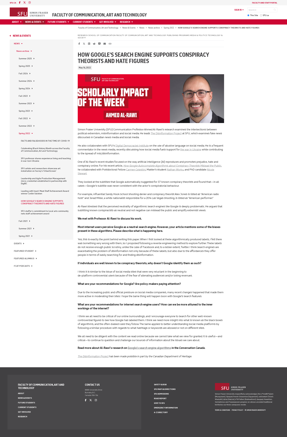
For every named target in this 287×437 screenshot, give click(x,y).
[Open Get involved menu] (116, 22)
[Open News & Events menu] (43, 22)
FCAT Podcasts (22, 266)
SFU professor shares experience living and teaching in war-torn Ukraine (46, 159)
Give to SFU (159, 403)
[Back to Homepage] (29, 12)
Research (125, 22)
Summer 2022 (25, 126)
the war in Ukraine (190, 149)
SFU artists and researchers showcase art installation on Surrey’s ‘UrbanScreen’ (40, 169)
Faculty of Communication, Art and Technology (99, 15)
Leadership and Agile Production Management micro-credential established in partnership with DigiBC (44, 181)
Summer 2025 (25, 58)
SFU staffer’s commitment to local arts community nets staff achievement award (44, 212)
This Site (254, 15)
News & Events (33, 22)
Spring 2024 (24, 88)
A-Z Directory (161, 412)
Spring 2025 (24, 66)
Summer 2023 (25, 103)
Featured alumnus (24, 258)
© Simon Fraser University (255, 410)
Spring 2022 (169, 28)
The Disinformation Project (166, 133)
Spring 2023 (24, 111)
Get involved (106, 22)
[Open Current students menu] (95, 22)
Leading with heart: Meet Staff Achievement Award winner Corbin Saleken (45, 192)
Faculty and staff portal (264, 2)
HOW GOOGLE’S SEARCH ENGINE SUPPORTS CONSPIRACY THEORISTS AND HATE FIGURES (42, 202)
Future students (57, 22)
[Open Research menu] (132, 22)
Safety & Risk (160, 384)
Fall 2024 (23, 73)
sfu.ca (13, 2)
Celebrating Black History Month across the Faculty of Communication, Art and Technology (45, 149)
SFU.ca (266, 15)
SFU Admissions (161, 394)
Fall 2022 (23, 118)
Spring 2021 (24, 236)
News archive (154, 28)
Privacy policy (237, 410)
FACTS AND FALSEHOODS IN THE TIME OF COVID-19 (45, 141)
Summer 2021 (25, 228)
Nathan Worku (175, 169)
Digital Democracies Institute (132, 145)
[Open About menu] (21, 22)
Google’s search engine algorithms (149, 348)
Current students (83, 22)
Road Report (160, 398)
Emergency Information (166, 407)
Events (18, 243)
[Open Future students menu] (69, 22)
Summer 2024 (25, 81)
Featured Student (24, 251)
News (141, 28)
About (15, 22)
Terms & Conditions (222, 410)
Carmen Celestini (136, 169)
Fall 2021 (23, 221)
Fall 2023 (23, 96)
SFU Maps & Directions (164, 389)
